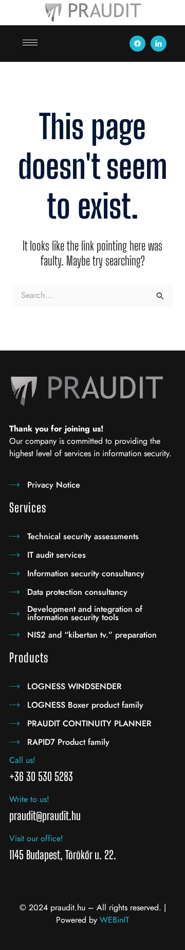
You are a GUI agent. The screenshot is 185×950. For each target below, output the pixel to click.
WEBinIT (114, 920)
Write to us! (29, 799)
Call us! (22, 760)
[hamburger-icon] (30, 42)
